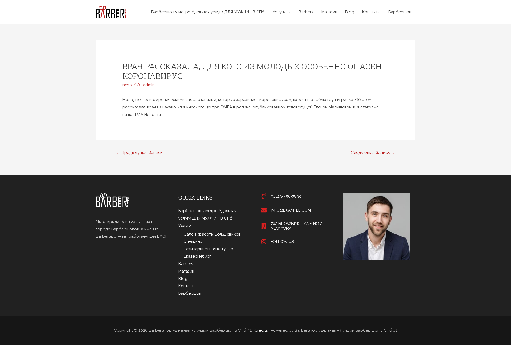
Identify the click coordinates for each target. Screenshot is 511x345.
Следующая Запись (373, 152)
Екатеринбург (197, 256)
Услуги (279, 12)
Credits (261, 330)
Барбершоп (399, 12)
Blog (349, 12)
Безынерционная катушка (208, 248)
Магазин (329, 12)
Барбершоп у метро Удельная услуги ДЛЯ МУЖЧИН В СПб (208, 12)
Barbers (306, 12)
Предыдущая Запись (139, 152)
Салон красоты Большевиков (212, 234)
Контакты (371, 12)
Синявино (193, 241)
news (127, 85)
